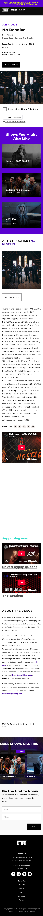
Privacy (21, 900)
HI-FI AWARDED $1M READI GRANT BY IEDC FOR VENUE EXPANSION (22, 3)
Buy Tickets (11, 65)
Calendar (21, 885)
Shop (21, 888)
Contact (21, 896)
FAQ (21, 892)
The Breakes (29, 38)
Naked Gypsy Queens (12, 38)
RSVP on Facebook (15, 121)
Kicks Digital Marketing (26, 911)
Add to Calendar (14, 117)
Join (34, 826)
